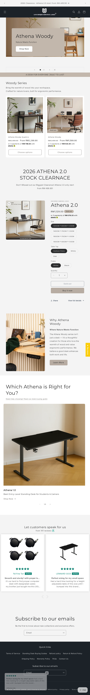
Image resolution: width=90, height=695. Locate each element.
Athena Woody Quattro (18, 137)
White (74, 251)
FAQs (54, 659)
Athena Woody (54, 137)
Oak (56, 256)
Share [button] (55, 301)
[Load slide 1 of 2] (40, 70)
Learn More (58, 362)
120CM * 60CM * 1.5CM (65, 226)
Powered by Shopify (38, 689)
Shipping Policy (28, 659)
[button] (5, 12)
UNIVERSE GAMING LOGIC (22, 689)
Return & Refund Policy (72, 653)
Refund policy (55, 653)
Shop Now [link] (8, 499)
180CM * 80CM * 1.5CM (65, 242)
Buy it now (67, 290)
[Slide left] (39, 504)
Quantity (54, 271)
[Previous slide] (34, 69)
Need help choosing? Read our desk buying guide (26, 399)
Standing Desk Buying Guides (34, 653)
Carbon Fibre (60, 251)
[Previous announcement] (4, 3)
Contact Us (63, 659)
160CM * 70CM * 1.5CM (65, 237)
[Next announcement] (85, 3)
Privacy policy (64, 689)
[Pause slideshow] (55, 69)
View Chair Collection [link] (29, 54)
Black (68, 266)
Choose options (25, 152)
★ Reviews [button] (88, 350)
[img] (22, 569)
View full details (74, 301)
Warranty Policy (43, 659)
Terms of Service (13, 653)
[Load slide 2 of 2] (44, 70)
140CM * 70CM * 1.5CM (65, 231)
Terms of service (77, 689)
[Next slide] (49, 69)
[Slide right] (50, 504)
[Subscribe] (63, 633)
